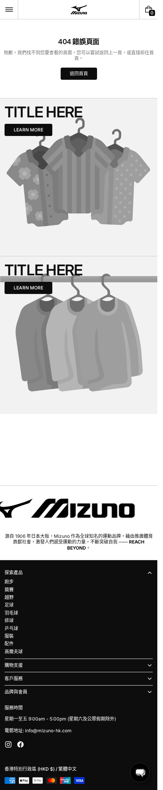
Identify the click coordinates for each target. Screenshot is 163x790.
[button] (9, 9)
